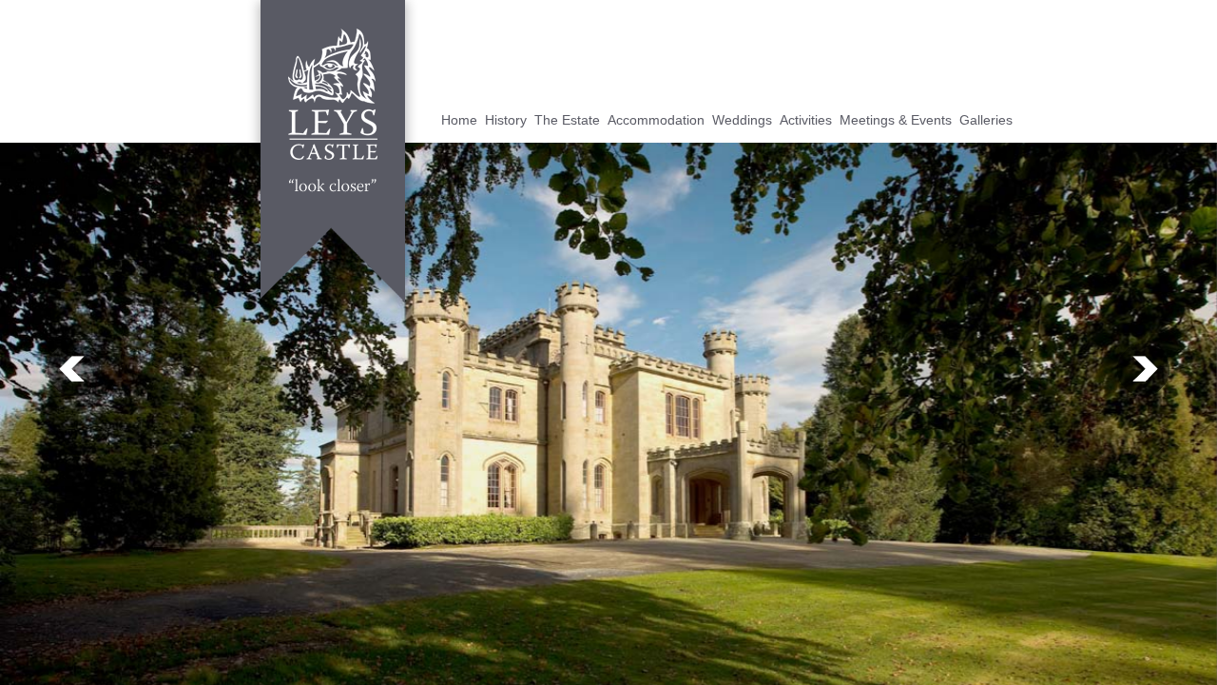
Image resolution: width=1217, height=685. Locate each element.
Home (459, 119)
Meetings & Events (896, 119)
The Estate (567, 119)
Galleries (986, 119)
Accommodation (656, 119)
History (506, 119)
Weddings (742, 119)
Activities (806, 119)
